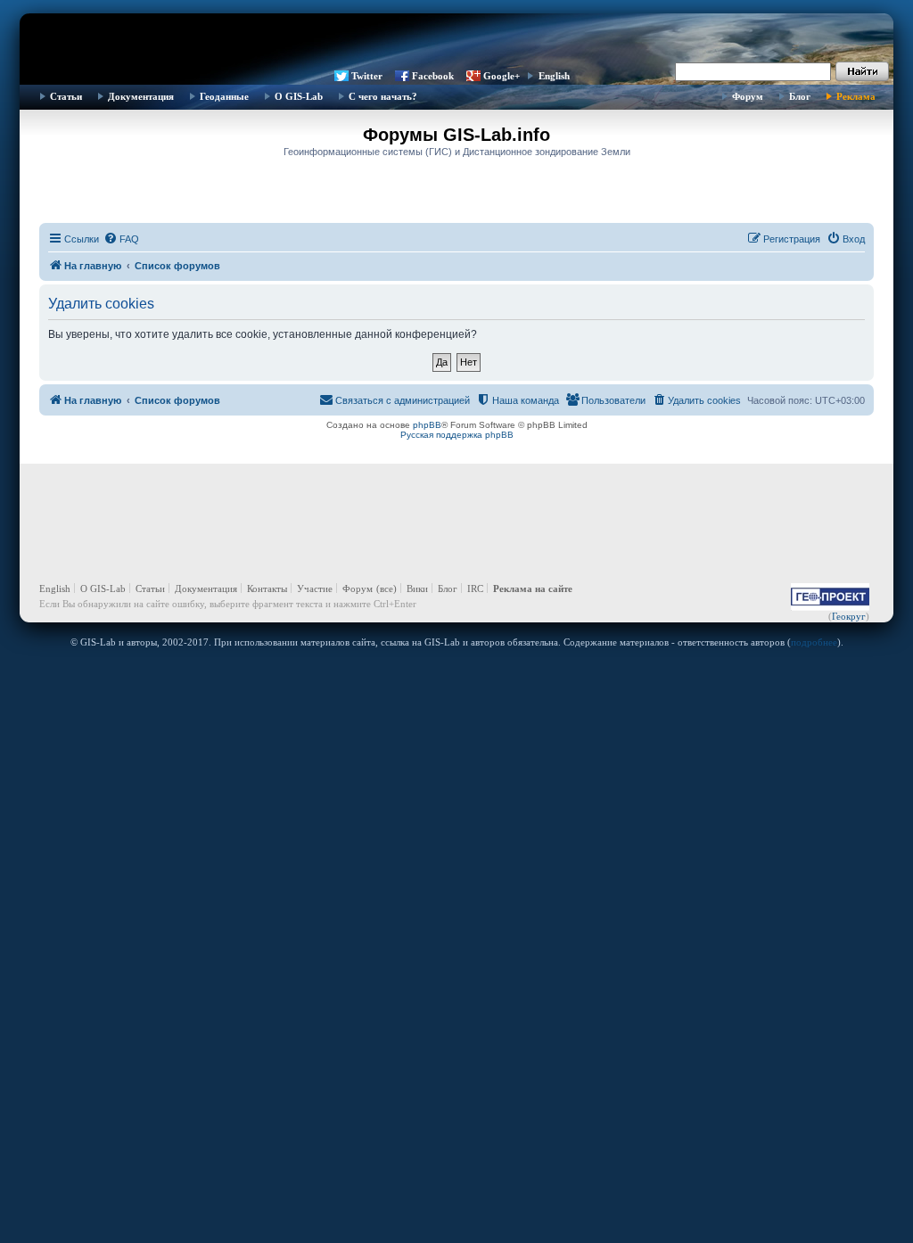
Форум (747, 96)
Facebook (433, 75)
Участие (315, 588)
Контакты (267, 588)
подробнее (814, 642)
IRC (475, 588)
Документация (141, 96)
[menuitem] (121, 239)
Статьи (66, 96)
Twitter (366, 75)
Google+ (501, 75)
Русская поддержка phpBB (457, 435)
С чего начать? (383, 96)
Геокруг (849, 616)
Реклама (856, 96)
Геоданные (224, 96)
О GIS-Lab (299, 96)
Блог (799, 96)
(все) (386, 588)
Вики (417, 588)
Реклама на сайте (532, 588)
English (554, 75)
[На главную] (456, 40)
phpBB (427, 425)
